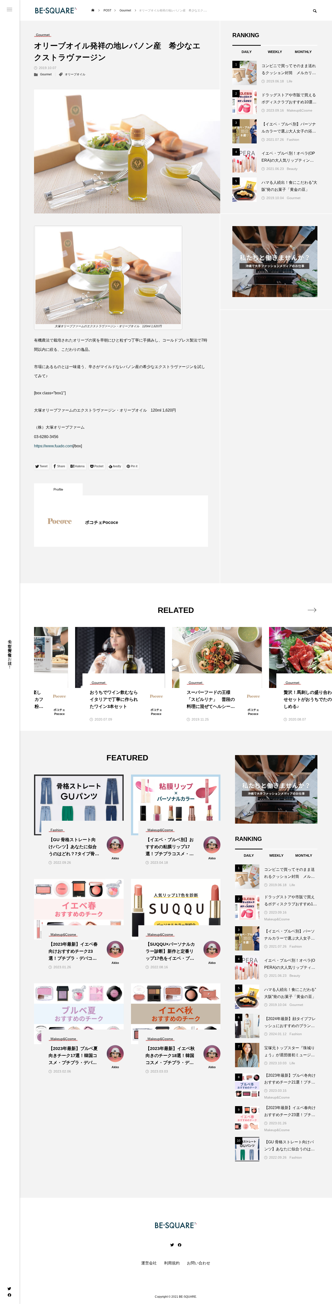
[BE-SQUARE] (56, 10)
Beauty (292, 169)
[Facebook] (9, 1295)
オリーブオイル (75, 74)
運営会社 (149, 1263)
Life (289, 81)
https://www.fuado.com (53, 446)
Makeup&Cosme (299, 110)
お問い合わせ (198, 1263)
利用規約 (172, 1263)
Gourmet (46, 74)
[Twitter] (9, 1288)
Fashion (293, 139)
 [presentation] (312, 610)
